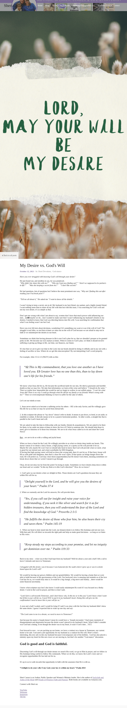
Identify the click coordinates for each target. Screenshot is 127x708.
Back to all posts (10, 255)
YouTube (23, 690)
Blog (47, 5)
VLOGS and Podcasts (61, 5)
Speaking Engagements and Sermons (84, 5)
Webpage (23, 692)
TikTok (23, 697)
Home (40, 5)
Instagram (24, 694)
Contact (116, 5)
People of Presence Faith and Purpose (53, 680)
